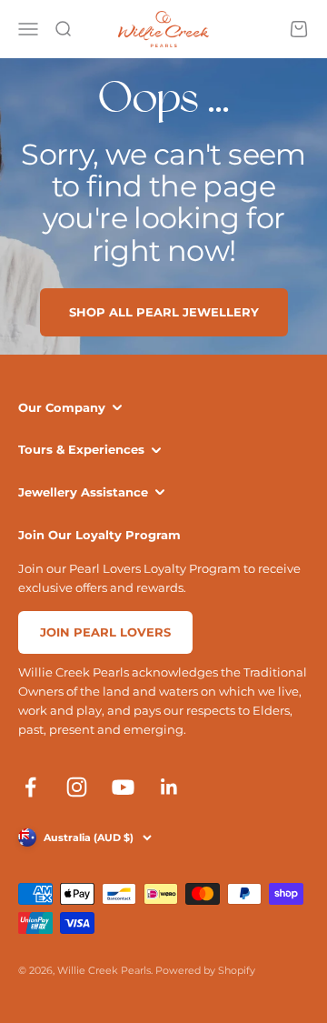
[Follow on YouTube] (123, 787)
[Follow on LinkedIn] (169, 787)
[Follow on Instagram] (76, 787)
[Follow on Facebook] (30, 787)
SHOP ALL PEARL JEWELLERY (164, 312)
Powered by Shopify (205, 970)
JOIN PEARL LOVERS (105, 632)
